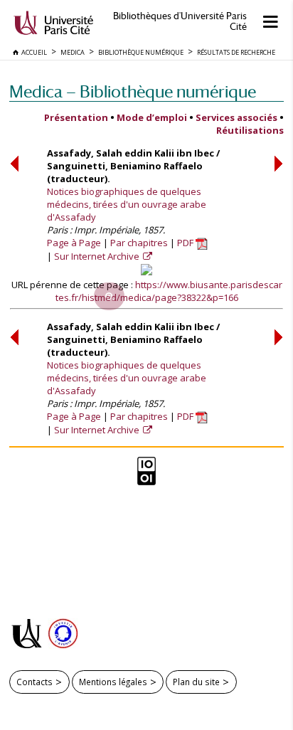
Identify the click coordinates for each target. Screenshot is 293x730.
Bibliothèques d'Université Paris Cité (180, 21)
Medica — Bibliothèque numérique (132, 91)
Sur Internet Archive (98, 256)
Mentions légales (113, 681)
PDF (186, 242)
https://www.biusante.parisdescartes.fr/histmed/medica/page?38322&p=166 (168, 291)
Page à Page (74, 242)
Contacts (34, 681)
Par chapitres (139, 242)
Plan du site (196, 681)
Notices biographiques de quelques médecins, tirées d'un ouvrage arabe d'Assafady (126, 204)
